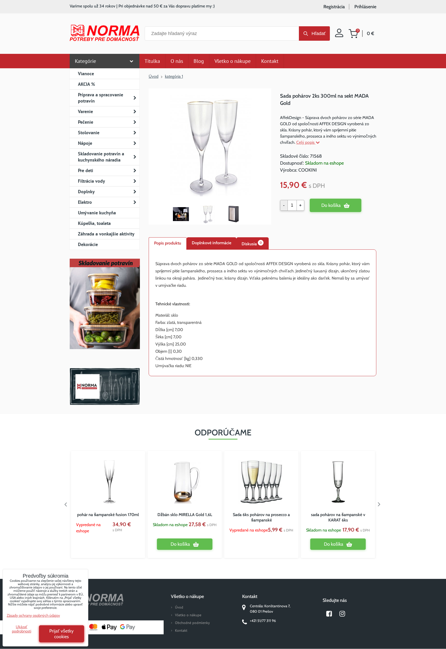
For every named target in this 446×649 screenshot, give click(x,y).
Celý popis (306, 142)
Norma (105, 386)
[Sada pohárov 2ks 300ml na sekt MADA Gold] (210, 146)
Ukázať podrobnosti (21, 629)
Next (380, 504)
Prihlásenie (365, 7)
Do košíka (331, 205)
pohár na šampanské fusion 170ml (108, 514)
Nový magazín (105, 311)
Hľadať (319, 33)
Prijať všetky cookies (61, 633)
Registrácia (334, 7)
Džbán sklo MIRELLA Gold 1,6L (184, 514)
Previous (65, 504)
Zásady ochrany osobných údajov (33, 615)
